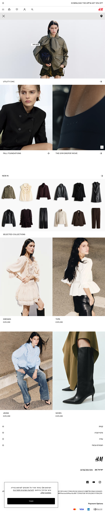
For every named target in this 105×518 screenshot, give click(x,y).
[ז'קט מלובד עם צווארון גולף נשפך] (61, 218)
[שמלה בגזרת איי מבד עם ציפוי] (96, 192)
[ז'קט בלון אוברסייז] (43, 192)
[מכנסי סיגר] (96, 218)
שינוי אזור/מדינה (86, 469)
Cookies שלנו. (45, 493)
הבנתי (31, 501)
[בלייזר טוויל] (79, 218)
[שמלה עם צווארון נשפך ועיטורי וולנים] (79, 192)
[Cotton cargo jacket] (9, 192)
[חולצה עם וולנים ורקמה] (26, 192)
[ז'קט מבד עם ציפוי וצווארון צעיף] (9, 218)
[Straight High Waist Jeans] (43, 218)
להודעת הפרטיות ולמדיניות (23, 490)
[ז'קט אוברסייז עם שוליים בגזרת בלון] (61, 192)
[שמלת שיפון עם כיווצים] (26, 218)
